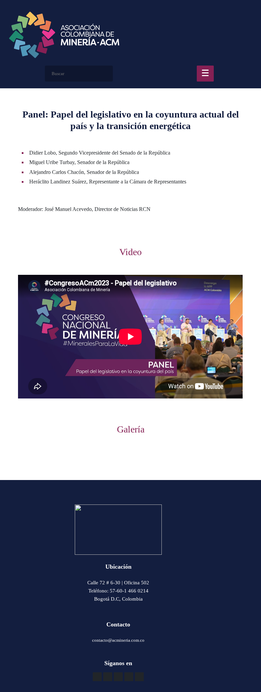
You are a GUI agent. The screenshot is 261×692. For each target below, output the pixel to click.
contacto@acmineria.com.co (118, 640)
